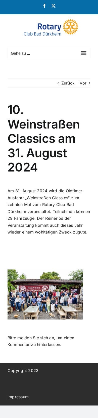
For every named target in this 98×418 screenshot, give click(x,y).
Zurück (68, 83)
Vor (83, 83)
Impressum (18, 396)
